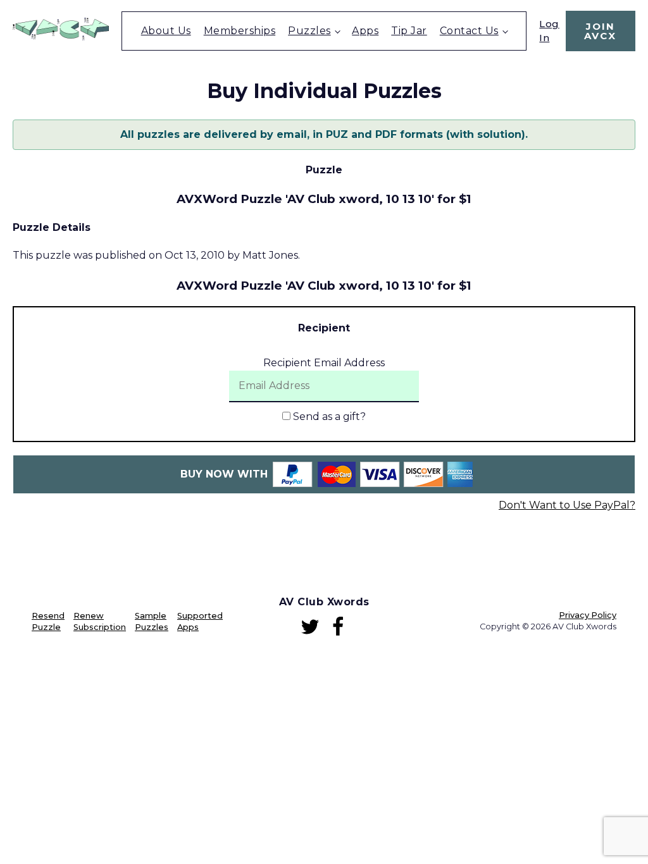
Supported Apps (200, 621)
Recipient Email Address (324, 363)
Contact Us (469, 31)
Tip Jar (409, 31)
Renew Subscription (99, 621)
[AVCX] (61, 37)
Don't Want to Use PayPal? (567, 505)
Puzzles (309, 31)
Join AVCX (600, 31)
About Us (166, 31)
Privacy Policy (587, 615)
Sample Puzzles (151, 621)
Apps (365, 31)
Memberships (240, 31)
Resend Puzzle (48, 621)
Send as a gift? (328, 416)
